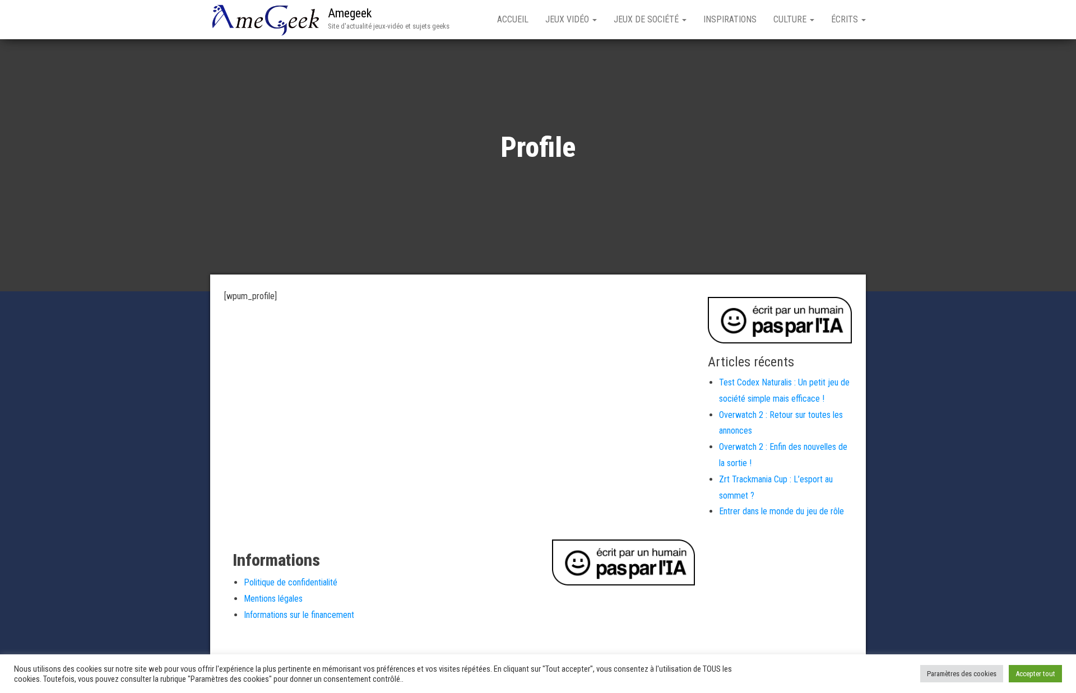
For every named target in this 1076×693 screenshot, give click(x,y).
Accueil (512, 19)
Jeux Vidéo (568, 19)
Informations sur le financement (299, 615)
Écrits (845, 19)
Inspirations (730, 19)
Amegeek (350, 13)
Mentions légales (273, 598)
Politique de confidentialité (290, 582)
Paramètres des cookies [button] (961, 673)
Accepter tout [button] (1035, 673)
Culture (791, 19)
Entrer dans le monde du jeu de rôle (781, 511)
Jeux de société (647, 19)
